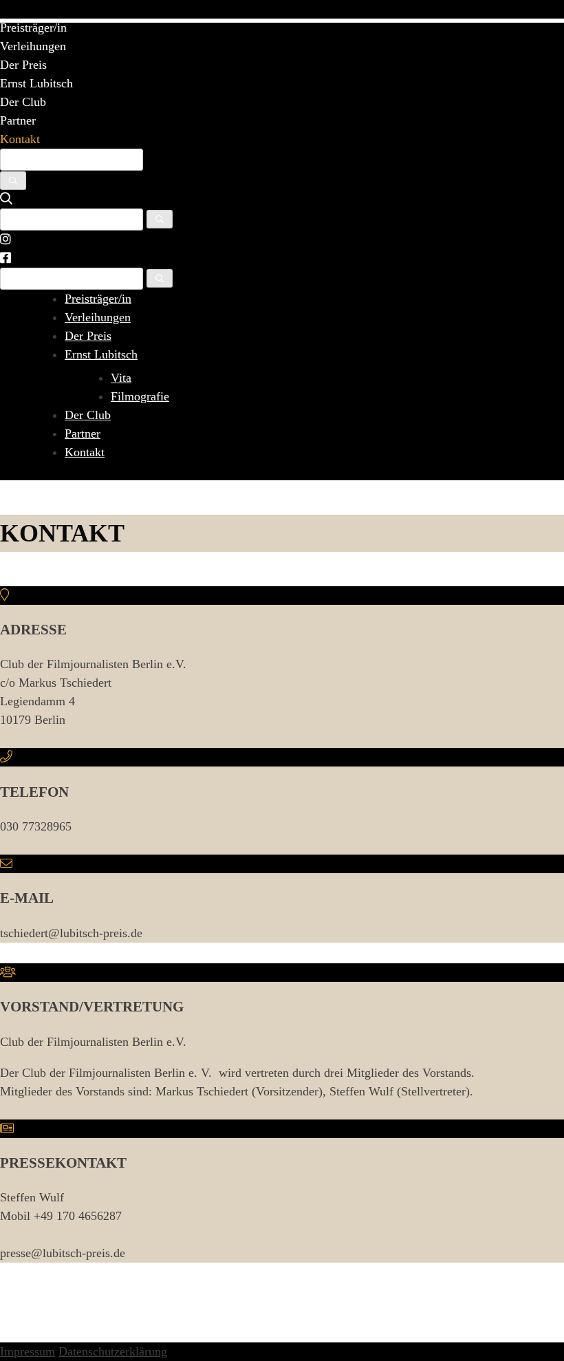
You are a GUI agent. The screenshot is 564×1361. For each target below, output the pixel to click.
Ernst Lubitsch (36, 83)
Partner (18, 120)
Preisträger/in (33, 27)
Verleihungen (33, 46)
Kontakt (20, 139)
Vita (121, 378)
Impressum (27, 1351)
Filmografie (140, 396)
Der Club (23, 102)
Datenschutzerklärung (112, 1351)
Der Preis (23, 65)
